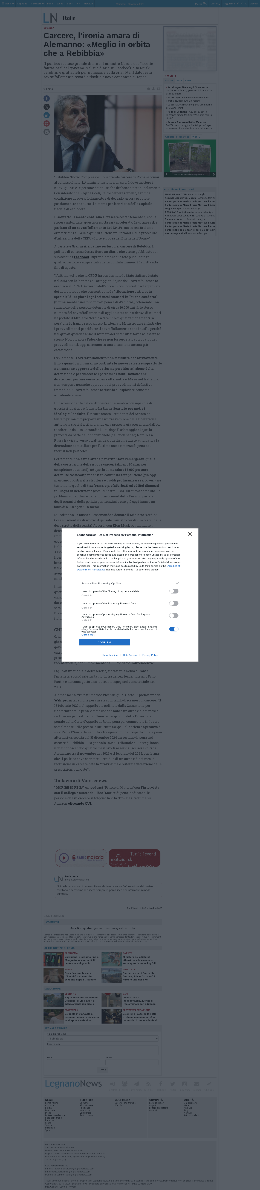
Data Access (130, 655)
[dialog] (130, 595)
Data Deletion (110, 655)
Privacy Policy (150, 655)
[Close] (191, 535)
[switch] (173, 591)
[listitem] (130, 583)
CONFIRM (104, 642)
